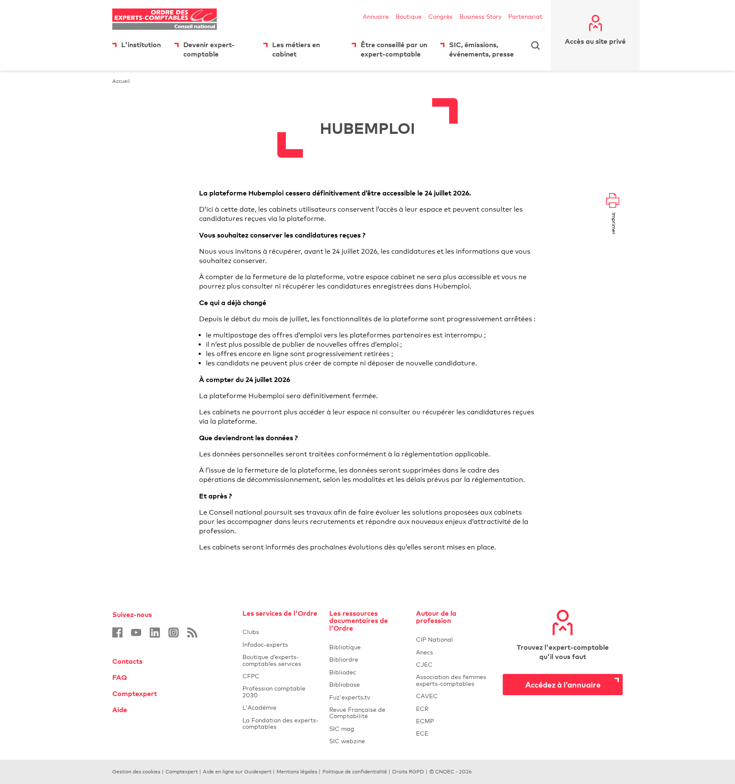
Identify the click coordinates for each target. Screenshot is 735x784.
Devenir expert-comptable (209, 49)
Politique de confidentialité (354, 772)
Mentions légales (296, 772)
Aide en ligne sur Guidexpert (237, 772)
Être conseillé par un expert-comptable (394, 49)
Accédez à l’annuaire (563, 684)
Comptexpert (134, 693)
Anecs (454, 652)
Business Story (480, 16)
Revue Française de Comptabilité (367, 712)
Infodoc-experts (280, 644)
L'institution (141, 44)
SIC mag (341, 728)
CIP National (454, 639)
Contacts (127, 661)
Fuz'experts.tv (367, 697)
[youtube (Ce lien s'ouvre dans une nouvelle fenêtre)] (136, 632)
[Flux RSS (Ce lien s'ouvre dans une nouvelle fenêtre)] (192, 632)
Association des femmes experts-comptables (451, 680)
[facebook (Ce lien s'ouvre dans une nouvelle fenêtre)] (117, 632)
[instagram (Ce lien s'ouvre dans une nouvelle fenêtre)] (173, 632)
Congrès (440, 16)
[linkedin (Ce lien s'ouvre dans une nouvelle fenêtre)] (155, 632)
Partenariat (525, 16)
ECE (454, 733)
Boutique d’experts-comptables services (271, 660)
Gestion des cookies (136, 772)
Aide (119, 709)
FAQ (119, 677)
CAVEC (427, 695)
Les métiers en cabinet (296, 49)
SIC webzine (347, 740)
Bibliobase (367, 684)
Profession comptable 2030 (273, 691)
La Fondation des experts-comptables (280, 723)
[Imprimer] (613, 201)
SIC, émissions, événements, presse (481, 49)
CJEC (454, 664)
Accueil (121, 81)
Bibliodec (367, 672)
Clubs (280, 631)
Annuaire (376, 16)
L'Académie (280, 707)
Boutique (409, 16)
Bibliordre (367, 659)
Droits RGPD (408, 772)
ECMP (454, 721)
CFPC (280, 675)
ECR (422, 708)
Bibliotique (367, 647)
